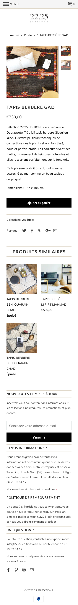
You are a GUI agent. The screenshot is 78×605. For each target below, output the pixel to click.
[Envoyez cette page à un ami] (54, 230)
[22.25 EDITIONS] (39, 18)
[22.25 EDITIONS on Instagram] (24, 569)
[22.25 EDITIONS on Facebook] (8, 569)
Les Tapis (28, 219)
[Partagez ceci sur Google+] (46, 230)
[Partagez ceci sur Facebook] (31, 230)
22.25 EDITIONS (43, 590)
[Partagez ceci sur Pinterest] (39, 230)
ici (57, 489)
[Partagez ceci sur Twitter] (23, 230)
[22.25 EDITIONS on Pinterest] (16, 569)
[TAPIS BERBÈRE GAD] (32, 72)
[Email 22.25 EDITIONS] (32, 569)
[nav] (11, 4)
